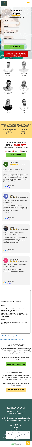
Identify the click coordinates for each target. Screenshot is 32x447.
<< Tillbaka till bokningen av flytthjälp (11, 339)
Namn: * (6, 20)
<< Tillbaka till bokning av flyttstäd (10, 336)
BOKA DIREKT (16, 155)
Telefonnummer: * (9, 32)
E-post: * (6, 26)
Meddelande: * (8, 38)
